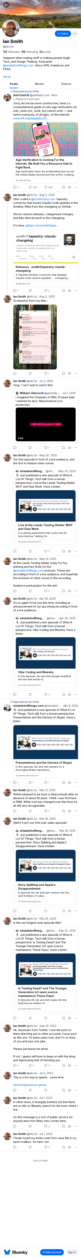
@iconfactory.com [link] (43, 199)
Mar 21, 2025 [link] (47, 790)
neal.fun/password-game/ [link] (30, 1085)
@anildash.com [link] (39, 95)
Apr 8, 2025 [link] (70, 705)
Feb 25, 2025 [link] (47, 918)
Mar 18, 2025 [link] (47, 818)
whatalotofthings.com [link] (28, 705)
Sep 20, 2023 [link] (47, 1025)
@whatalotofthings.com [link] (18, 65)
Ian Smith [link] (19, 194)
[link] (11, 52)
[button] (6, 5)
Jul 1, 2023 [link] (45, 1097)
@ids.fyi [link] (31, 194)
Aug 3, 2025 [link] (46, 194)
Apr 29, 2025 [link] (47, 598)
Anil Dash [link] (20, 95)
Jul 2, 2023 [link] (45, 1073)
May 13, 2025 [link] (47, 558)
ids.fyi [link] (7, 76)
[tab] (13, 84)
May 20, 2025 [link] (47, 455)
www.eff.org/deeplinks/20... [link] (31, 118)
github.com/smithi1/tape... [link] (41, 225)
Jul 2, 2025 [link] (45, 381)
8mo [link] (54, 95)
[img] (40, 14)
